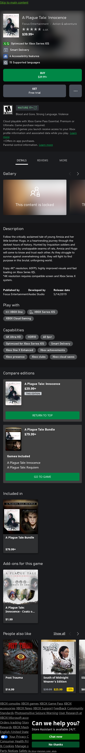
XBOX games (30, 703)
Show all (59, 633)
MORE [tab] (63, 160)
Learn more (46, 145)
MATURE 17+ (25, 107)
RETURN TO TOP (42, 415)
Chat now (55, 736)
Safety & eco (27, 750)
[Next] (78, 173)
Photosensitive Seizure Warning (36, 713)
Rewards (6, 727)
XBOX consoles (10, 703)
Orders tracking (10, 722)
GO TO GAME (42, 477)
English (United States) (15, 732)
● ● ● (75, 91)
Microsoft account (20, 717)
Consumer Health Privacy (17, 741)
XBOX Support (43, 708)
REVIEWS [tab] (42, 160)
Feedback (60, 708)
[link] (20, 526)
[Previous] (70, 173)
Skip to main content (14, 2)
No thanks (56, 744)
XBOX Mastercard (25, 727)
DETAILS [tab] (21, 160)
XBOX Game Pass (51, 703)
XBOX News (24, 708)
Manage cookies (26, 746)
